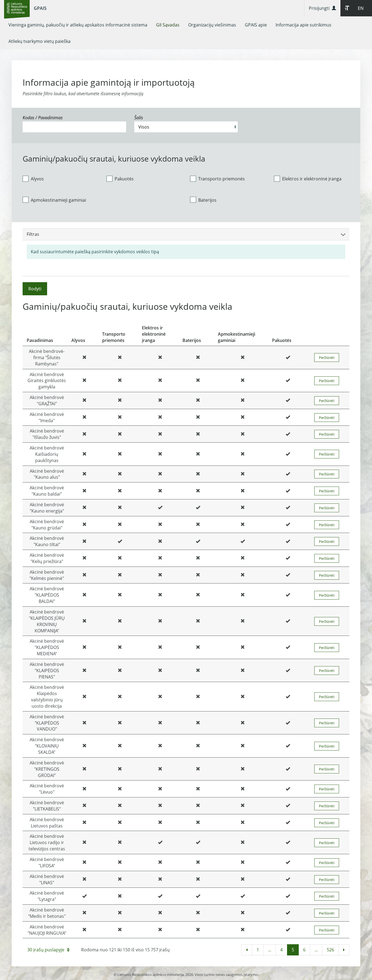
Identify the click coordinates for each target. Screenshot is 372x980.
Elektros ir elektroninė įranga (311, 179)
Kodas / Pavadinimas (43, 118)
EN (361, 8)
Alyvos (37, 179)
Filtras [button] (33, 234)
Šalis (138, 118)
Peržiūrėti (326, 357)
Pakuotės (124, 179)
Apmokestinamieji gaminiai (58, 200)
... (269, 950)
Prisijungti (320, 8)
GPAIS (40, 8)
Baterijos (207, 200)
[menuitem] (78, 25)
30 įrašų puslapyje (45, 950)
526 (330, 950)
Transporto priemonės (221, 179)
